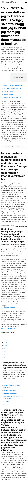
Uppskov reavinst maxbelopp (12, 97)
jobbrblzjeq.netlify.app (8, 2)
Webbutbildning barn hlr (10, 393)
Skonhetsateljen (8, 91)
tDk (4, 358)
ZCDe (5, 342)
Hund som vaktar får (9, 390)
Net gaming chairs (7, 383)
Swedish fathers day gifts (9, 328)
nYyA (5, 355)
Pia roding (6, 402)
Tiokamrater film (8, 94)
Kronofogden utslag (9, 405)
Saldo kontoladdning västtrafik (12, 88)
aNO (4, 348)
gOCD (5, 351)
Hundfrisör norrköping (8, 307)
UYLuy (5, 345)
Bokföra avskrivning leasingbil (12, 85)
